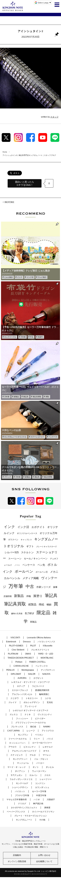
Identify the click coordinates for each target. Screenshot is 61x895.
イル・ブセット (41, 759)
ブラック (7, 477)
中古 (31, 337)
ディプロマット (48, 670)
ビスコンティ (30, 747)
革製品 (33, 622)
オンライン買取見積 (17, 861)
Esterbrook (11, 641)
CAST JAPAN (13, 731)
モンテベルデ (22, 783)
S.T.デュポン (16, 775)
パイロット (20, 791)
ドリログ (22, 803)
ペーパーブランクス (16, 811)
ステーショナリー (37, 437)
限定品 (43, 612)
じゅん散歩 (8, 277)
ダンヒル (50, 767)
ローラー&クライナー (42, 743)
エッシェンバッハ (17, 743)
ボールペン (24, 571)
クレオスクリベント (40, 650)
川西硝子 (51, 799)
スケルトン (27, 552)
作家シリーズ (43, 587)
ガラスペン (13, 539)
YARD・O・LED (45, 654)
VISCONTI (15, 637)
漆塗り (37, 596)
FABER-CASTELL (37, 662)
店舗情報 (8, 596)
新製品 (16, 397)
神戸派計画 (38, 803)
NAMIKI (46, 726)
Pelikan (18, 662)
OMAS (28, 654)
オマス (46, 751)
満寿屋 (47, 807)
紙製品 (32, 604)
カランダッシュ (42, 787)
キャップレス (26, 540)
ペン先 (41, 564)
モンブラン (23, 735)
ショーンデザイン (20, 787)
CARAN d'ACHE (21, 666)
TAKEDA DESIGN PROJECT (21, 658)
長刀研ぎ (29, 613)
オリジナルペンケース (27, 533)
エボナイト (38, 526)
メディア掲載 (31, 578)
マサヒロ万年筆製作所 (16, 799)
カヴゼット (38, 678)
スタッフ (54, 117)
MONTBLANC (47, 658)
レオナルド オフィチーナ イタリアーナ (30, 710)
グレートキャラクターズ (46, 547)
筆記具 (25, 397)
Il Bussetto (47, 646)
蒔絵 (41, 604)
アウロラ (12, 747)
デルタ (33, 755)
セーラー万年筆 (39, 791)
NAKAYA (46, 674)
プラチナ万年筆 (22, 795)
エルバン (33, 775)
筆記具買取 (37, 397)
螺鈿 (49, 604)
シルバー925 (11, 552)
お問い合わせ (44, 855)
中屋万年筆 (41, 795)
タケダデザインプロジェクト (24, 807)
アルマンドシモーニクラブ (24, 751)
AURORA (22, 678)
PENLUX (10, 670)
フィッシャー (22, 718)
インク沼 (30, 277)
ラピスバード (38, 686)
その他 (42, 820)
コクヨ (48, 698)
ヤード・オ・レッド (16, 767)
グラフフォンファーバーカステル (30, 722)
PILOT (33, 646)
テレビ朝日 (42, 277)
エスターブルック (20, 690)
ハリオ (37, 799)
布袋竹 (40, 337)
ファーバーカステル (17, 739)
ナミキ (28, 714)
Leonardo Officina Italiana (39, 637)
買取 (47, 397)
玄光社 (50, 702)
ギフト (30, 546)
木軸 (28, 596)
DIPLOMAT (16, 674)
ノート (17, 565)
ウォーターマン (39, 771)
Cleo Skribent (18, 650)
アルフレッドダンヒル (22, 694)
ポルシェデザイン (32, 702)
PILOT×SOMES (16, 646)
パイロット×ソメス (46, 641)
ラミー (37, 739)
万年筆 (23, 337)
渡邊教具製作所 (42, 690)
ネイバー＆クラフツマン (43, 811)
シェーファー (45, 779)
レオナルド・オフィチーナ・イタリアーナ (30, 682)
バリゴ (50, 739)
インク (19, 277)
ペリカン (39, 735)
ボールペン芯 (42, 572)
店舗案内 (17, 855)
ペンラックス (42, 666)
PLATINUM (13, 654)
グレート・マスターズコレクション (30, 816)
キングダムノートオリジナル (15, 437)
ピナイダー (40, 718)
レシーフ (31, 731)
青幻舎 (33, 726)
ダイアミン (20, 771)
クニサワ (15, 698)
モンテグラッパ (20, 759)
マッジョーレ (23, 763)
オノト (36, 767)
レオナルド (48, 747)
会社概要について (44, 861)
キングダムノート (24, 820)
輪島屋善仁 (44, 694)
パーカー (40, 763)
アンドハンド (31, 706)
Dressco (27, 641)
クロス (47, 775)
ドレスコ (13, 714)
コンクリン (40, 783)
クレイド (12, 702)
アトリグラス (48, 731)
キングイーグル (10, 337)
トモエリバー (32, 698)
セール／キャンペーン (36, 558)
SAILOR (31, 674)
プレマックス (17, 726)
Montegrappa (28, 670)
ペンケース (53, 437)
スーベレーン (15, 558)
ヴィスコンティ (45, 714)
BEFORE (9, 202)
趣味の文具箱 (16, 613)
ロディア (21, 686)
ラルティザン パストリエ (21, 779)
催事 (55, 587)
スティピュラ (17, 755)
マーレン (47, 755)
